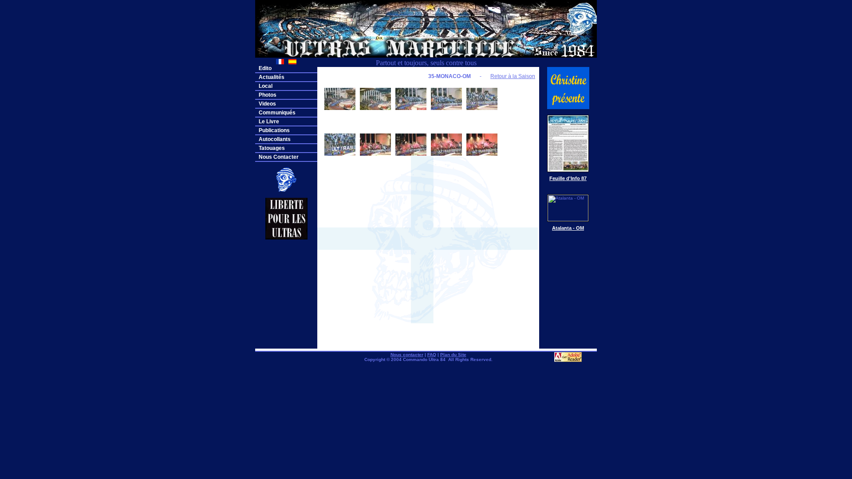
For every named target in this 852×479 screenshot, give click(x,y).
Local (265, 86)
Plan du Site (453, 354)
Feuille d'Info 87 (568, 178)
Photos (267, 95)
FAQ (431, 354)
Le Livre (269, 121)
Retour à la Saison (512, 76)
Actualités (271, 77)
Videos (267, 104)
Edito (265, 68)
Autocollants (275, 139)
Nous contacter (406, 354)
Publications (274, 130)
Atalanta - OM (568, 228)
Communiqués (277, 113)
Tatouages (272, 148)
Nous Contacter (279, 157)
